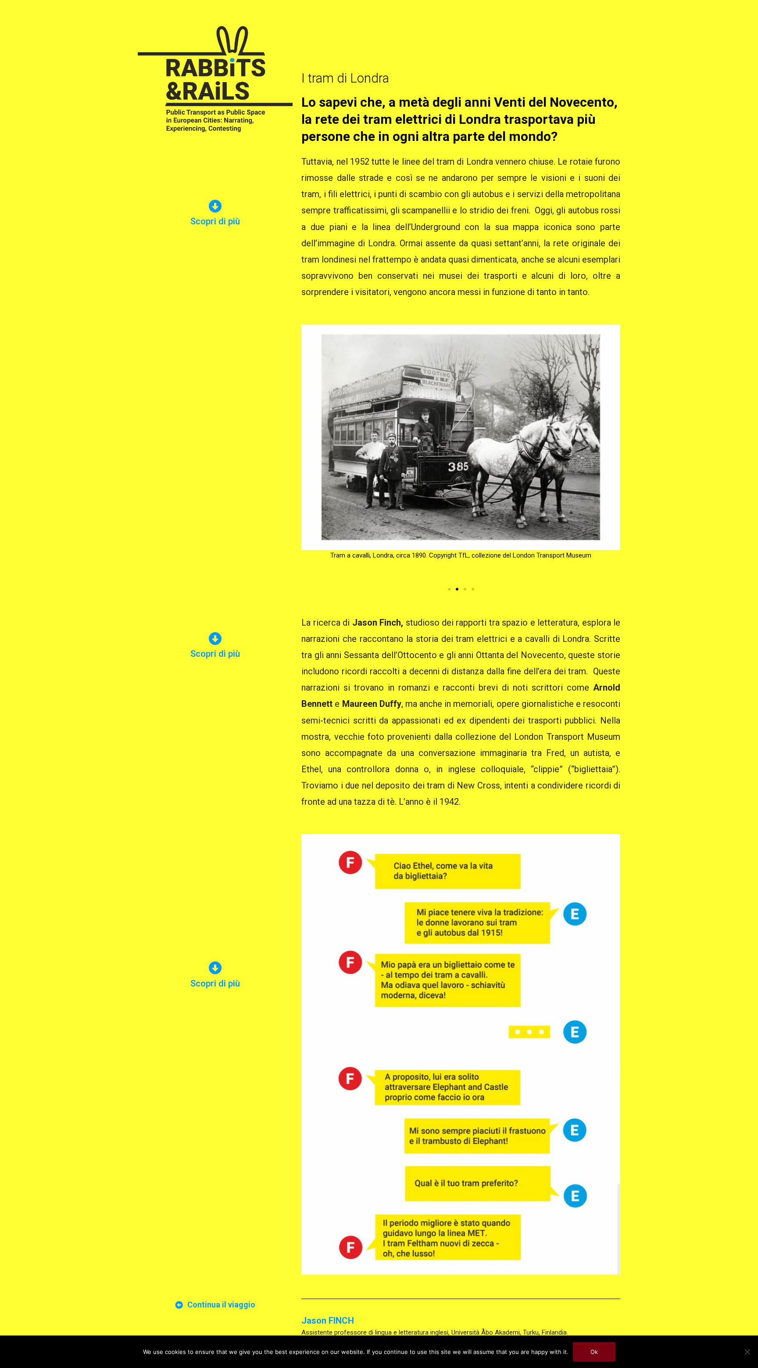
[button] (449, 589)
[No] (747, 1351)
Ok (594, 1351)
